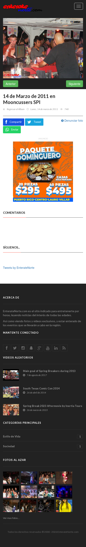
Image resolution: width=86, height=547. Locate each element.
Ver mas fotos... (11, 517)
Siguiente (74, 84)
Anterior (11, 84)
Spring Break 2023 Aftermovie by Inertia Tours (52, 405)
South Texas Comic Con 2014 (41, 388)
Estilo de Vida (42, 436)
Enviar (14, 129)
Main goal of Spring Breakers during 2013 (49, 371)
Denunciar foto (73, 120)
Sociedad (42, 446)
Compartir (16, 121)
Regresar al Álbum (15, 109)
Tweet (37, 121)
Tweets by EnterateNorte (18, 268)
